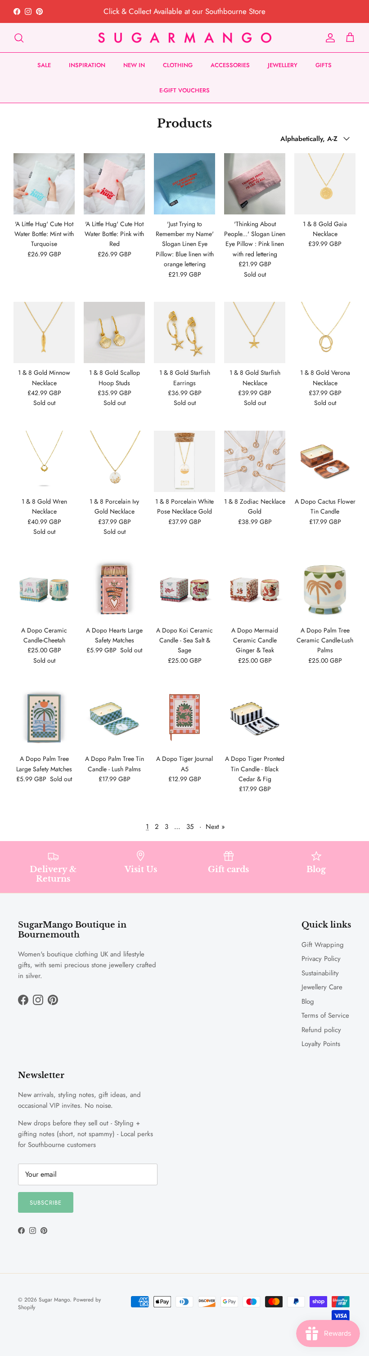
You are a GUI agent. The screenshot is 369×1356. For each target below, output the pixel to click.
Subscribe (46, 1202)
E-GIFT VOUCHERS (184, 90)
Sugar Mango (54, 1300)
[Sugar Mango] (184, 38)
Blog (308, 1001)
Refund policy (321, 1030)
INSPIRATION (87, 65)
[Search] (19, 37)
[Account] (328, 37)
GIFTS (323, 65)
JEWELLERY (282, 65)
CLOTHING (178, 65)
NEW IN (134, 65)
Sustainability (320, 973)
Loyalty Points (321, 1044)
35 (190, 827)
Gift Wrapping (323, 945)
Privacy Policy (321, 959)
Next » (215, 827)
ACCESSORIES (230, 65)
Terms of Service (325, 1015)
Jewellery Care (322, 987)
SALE (44, 65)
